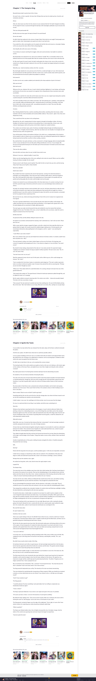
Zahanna (25, 308)
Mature (44, 2)
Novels (34, 2)
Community (39, 2)
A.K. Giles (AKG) (26, 302)
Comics (30, 2)
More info (19, 675)
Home (27, 2)
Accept (74, 675)
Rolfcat (25, 638)
